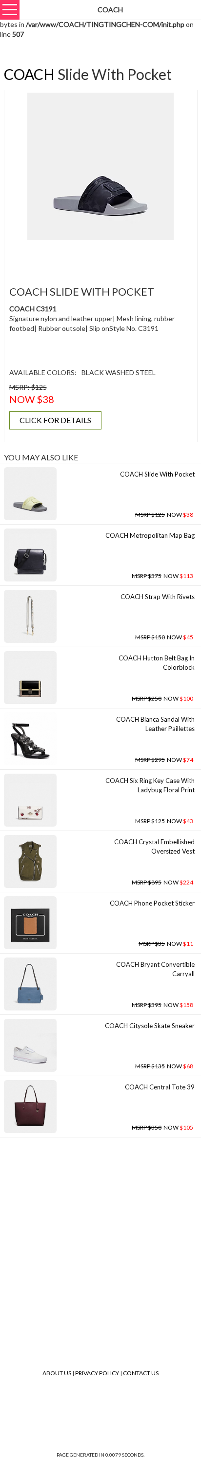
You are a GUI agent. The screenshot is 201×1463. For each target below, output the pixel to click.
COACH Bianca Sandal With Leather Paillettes (155, 723)
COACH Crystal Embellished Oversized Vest (154, 846)
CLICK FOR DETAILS (55, 420)
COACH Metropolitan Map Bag (150, 535)
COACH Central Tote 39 (160, 1087)
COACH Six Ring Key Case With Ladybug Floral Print (150, 785)
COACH (29, 74)
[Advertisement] (104, 257)
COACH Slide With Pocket (157, 474)
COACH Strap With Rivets (158, 597)
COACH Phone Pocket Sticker (152, 903)
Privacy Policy (97, 1373)
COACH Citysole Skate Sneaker (150, 1026)
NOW (164, 514)
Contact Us (141, 1373)
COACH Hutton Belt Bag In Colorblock (157, 662)
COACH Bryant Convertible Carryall (155, 969)
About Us (56, 1373)
